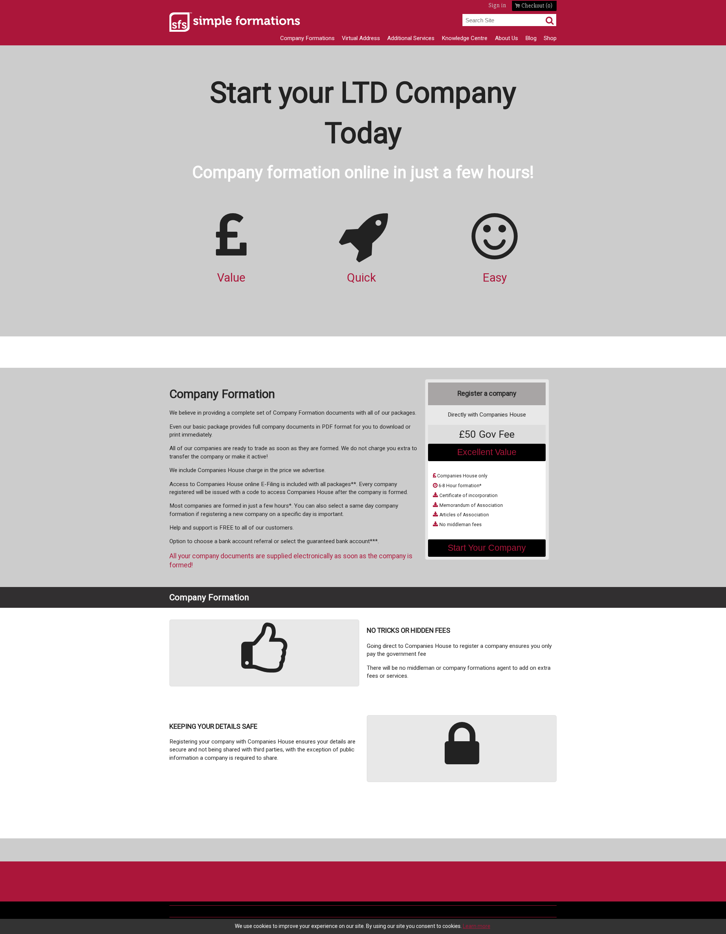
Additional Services (410, 38)
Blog (531, 38)
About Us (506, 38)
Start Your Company (487, 548)
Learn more (476, 926)
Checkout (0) (536, 5)
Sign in (497, 5)
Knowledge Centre (464, 38)
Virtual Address (361, 38)
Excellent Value (487, 452)
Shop (550, 38)
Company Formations (307, 38)
